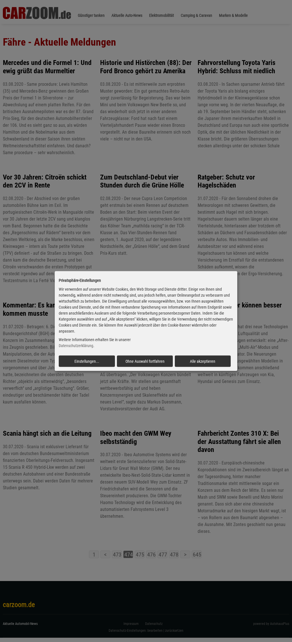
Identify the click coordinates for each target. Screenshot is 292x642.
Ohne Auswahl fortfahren (145, 361)
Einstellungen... (86, 361)
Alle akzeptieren (202, 361)
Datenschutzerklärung (76, 345)
